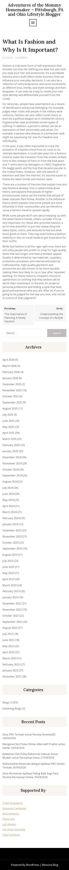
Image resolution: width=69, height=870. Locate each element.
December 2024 (11, 457)
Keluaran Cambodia (14, 808)
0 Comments (21, 57)
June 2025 (8, 421)
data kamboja (10, 813)
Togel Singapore (12, 803)
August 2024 (9, 481)
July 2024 (7, 487)
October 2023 (10, 542)
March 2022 (9, 658)
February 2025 (11, 445)
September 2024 (12, 475)
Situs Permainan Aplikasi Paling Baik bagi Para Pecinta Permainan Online (30, 775)
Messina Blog (50, 865)
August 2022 (9, 628)
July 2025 (7, 414)
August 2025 (9, 408)
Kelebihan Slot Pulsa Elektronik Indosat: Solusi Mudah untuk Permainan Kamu (30, 755)
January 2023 (10, 597)
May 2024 (8, 500)
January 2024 (10, 524)
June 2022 (8, 640)
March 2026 (9, 366)
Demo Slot (8, 819)
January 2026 (10, 378)
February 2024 (11, 518)
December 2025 (11, 384)
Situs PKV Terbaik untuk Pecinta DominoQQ (28, 734)
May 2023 (8, 573)
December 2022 (11, 603)
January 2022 (10, 670)
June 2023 (8, 567)
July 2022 (7, 634)
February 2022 (11, 664)
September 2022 (12, 622)
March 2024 (9, 512)
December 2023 (11, 530)
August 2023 (9, 554)
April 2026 (8, 360)
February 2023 (11, 591)
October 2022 (10, 615)
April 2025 (8, 433)
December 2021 (11, 676)
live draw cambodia (13, 829)
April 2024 (8, 506)
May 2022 (8, 646)
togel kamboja (11, 835)
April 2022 (8, 652)
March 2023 (9, 585)
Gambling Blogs (12, 708)
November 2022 (12, 609)
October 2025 (10, 396)
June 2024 (8, 494)
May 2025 (8, 427)
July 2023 (7, 561)
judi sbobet (9, 824)
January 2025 (10, 451)
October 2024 (10, 469)
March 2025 (9, 439)
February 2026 (11, 372)
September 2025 (12, 402)
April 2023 (8, 579)
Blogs (5, 702)
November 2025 (12, 390)
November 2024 (12, 463)
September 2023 (12, 548)
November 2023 (12, 536)
